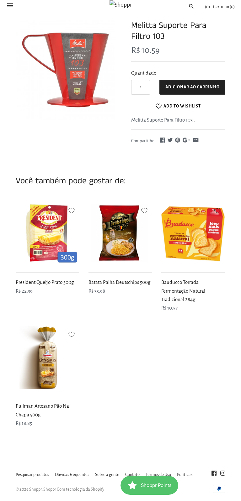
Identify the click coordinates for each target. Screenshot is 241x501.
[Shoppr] (120, 4)
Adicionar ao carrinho (192, 87)
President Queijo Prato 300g (45, 282)
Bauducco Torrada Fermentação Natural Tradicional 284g (183, 290)
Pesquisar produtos (32, 474)
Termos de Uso (158, 474)
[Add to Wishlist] (71, 209)
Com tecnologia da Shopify (80, 489)
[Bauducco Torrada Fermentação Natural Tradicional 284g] (193, 233)
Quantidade (143, 73)
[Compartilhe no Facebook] (162, 140)
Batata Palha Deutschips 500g (119, 282)
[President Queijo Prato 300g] (47, 233)
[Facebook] (214, 474)
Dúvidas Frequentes (72, 474)
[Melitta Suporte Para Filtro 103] (65, 70)
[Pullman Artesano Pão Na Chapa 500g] (47, 357)
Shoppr (35, 489)
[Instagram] (222, 474)
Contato (132, 474)
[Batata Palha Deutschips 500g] (120, 233)
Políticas (184, 474)
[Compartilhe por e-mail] (196, 140)
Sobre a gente (107, 474)
